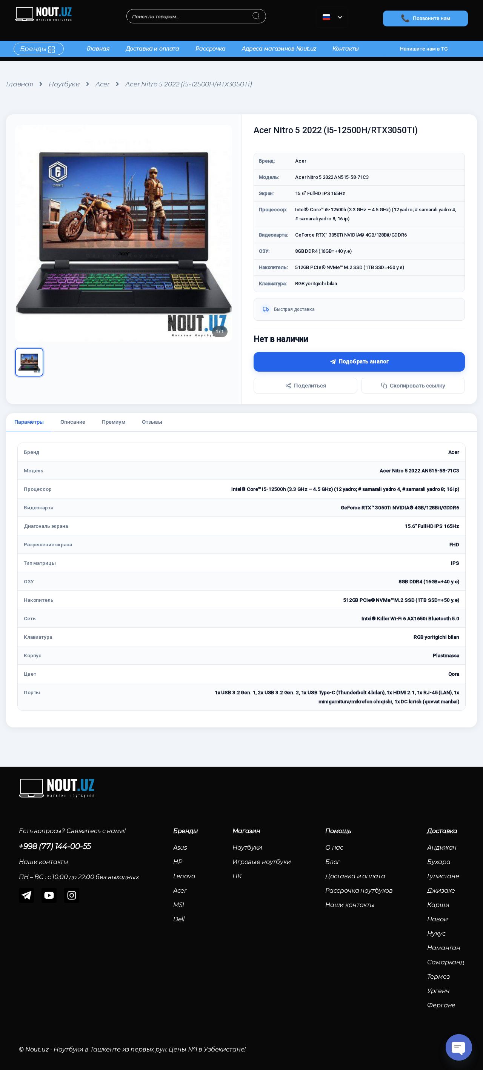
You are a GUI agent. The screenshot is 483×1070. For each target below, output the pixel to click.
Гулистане (443, 876)
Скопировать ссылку (417, 385)
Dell (179, 919)
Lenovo (184, 876)
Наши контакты (350, 905)
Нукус (436, 933)
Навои (437, 919)
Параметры (29, 422)
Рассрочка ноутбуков (359, 890)
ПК (237, 876)
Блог (332, 862)
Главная (98, 48)
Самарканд (445, 962)
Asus (180, 847)
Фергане (441, 1005)
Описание (72, 422)
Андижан (442, 847)
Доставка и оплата (153, 48)
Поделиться (310, 385)
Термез (438, 976)
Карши (438, 905)
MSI (179, 905)
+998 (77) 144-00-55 (55, 846)
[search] (256, 16)
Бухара (438, 862)
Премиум (113, 422)
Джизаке (441, 890)
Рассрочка (210, 48)
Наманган (443, 948)
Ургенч (438, 991)
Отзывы (152, 422)
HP (177, 862)
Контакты (345, 48)
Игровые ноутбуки (261, 862)
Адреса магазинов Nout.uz (279, 48)
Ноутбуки (64, 84)
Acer (102, 84)
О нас (334, 847)
